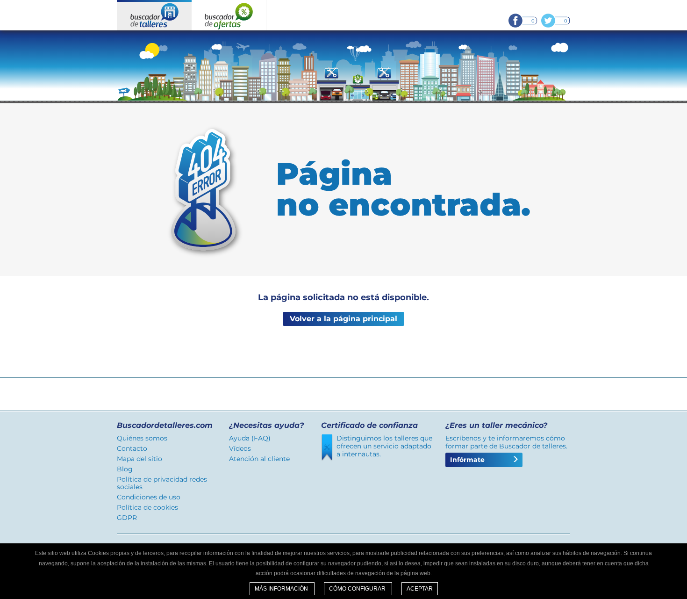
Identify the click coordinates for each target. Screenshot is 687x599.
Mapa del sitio (139, 459)
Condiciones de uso (148, 497)
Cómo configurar (358, 588)
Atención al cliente (259, 459)
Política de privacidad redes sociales (162, 483)
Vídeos (240, 448)
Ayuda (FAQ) (250, 438)
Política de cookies (147, 507)
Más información (282, 588)
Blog (125, 469)
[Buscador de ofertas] (229, 15)
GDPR (127, 517)
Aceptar (420, 588)
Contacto (132, 448)
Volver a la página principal (343, 318)
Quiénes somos (142, 438)
